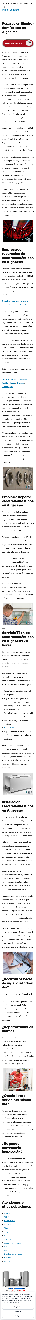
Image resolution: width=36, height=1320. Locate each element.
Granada (20, 383)
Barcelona (14, 379)
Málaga (12, 383)
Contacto (14, 9)
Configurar (18, 1316)
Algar (6, 1235)
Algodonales (9, 1239)
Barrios (7, 1250)
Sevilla (5, 383)
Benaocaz (8, 1257)
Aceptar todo (18, 1307)
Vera (6, 1228)
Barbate (7, 1246)
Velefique (8, 1217)
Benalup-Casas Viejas (13, 1254)
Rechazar (18, 1311)
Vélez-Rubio (9, 1224)
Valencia (23, 379)
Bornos (7, 1261)
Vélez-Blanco (9, 1220)
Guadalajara (7, 386)
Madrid (5, 379)
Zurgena (7, 1232)
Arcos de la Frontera (12, 1243)
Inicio (5, 9)
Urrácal (7, 1213)
